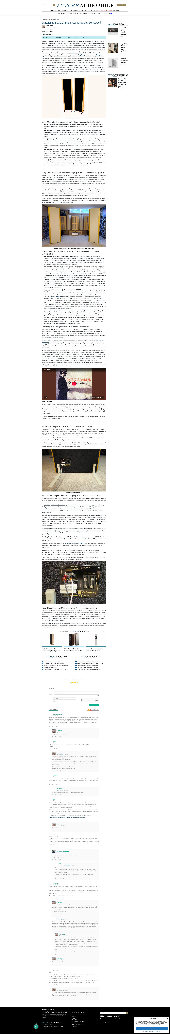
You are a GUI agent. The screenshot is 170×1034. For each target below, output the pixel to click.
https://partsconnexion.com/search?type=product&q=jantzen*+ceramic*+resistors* (67, 817)
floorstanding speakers (73, 53)
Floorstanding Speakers (105, 10)
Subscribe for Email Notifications (78, 1012)
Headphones (97, 13)
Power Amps (84, 10)
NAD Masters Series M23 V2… (52, 661)
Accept (151, 1028)
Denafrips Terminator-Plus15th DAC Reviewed (56, 665)
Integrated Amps (75, 10)
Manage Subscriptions (75, 1013)
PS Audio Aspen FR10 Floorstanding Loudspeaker (51, 650)
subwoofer (78, 289)
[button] (167, 1018)
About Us (73, 1018)
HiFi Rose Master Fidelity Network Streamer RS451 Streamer (123, 32)
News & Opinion (62, 13)
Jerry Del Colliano (67, 865)
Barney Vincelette (64, 732)
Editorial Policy (74, 1019)
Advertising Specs (75, 1023)
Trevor (62, 790)
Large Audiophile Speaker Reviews (50, 19)
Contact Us (73, 1016)
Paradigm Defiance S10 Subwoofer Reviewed (56, 669)
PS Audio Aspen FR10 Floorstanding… (54, 663)
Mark (62, 754)
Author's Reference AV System (53, 27)
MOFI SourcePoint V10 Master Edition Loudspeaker (73, 650)
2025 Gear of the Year (87, 13)
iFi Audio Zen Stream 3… (50, 667)
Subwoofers (116, 10)
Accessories (105, 13)
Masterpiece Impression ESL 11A (76, 543)
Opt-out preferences (146, 1031)
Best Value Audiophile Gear (74, 13)
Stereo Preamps (66, 10)
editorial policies (58, 1015)
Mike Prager (50, 25)
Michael (62, 852)
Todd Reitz (63, 919)
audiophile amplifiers (55, 296)
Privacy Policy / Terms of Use (155, 1031)
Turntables (58, 10)
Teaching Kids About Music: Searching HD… (89, 669)
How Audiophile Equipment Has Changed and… (90, 663)
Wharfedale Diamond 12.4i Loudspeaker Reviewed (95, 650)
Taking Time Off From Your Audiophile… (87, 665)
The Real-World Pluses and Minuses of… (88, 667)
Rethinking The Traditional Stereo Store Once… (90, 661)
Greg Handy (81, 55)
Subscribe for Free (121, 4)
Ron (61, 825)
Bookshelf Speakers (93, 10)
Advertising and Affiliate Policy (77, 1021)
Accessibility (74, 1026)
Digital (52, 10)
